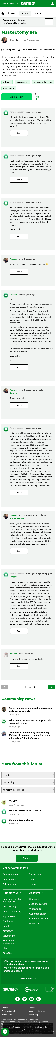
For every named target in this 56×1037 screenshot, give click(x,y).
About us (7, 953)
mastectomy (8, 88)
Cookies (32, 1008)
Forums (25, 13)
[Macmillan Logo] (10, 989)
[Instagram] (38, 998)
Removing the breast (43, 82)
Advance (7, 82)
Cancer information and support (12, 900)
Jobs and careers (38, 904)
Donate (27, 858)
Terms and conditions (10, 1011)
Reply (19, 133)
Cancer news (35, 874)
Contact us (34, 899)
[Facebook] (17, 998)
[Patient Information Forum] (50, 989)
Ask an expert (10, 884)
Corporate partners (38, 919)
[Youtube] (31, 998)
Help (31, 879)
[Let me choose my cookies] (5, 1032)
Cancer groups (10, 874)
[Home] (28, 3)
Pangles (14, 40)
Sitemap (33, 884)
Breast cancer (22, 82)
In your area (9, 916)
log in (37, 98)
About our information (37, 1011)
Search (14, 13)
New (49, 21)
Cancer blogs (9, 879)
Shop (5, 948)
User (52, 3)
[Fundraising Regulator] (32, 989)
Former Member (17, 518)
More (9, 3)
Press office (35, 924)
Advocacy (8, 931)
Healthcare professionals (9, 942)
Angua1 (13, 654)
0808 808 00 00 (28, 978)
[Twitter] (24, 998)
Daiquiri (14, 295)
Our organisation (37, 914)
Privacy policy (7, 1015)
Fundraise (8, 921)
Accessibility (33, 1015)
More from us (11, 892)
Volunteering (9, 936)
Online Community (14, 868)
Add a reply (16, 97)
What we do (35, 909)
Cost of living (9, 907)
